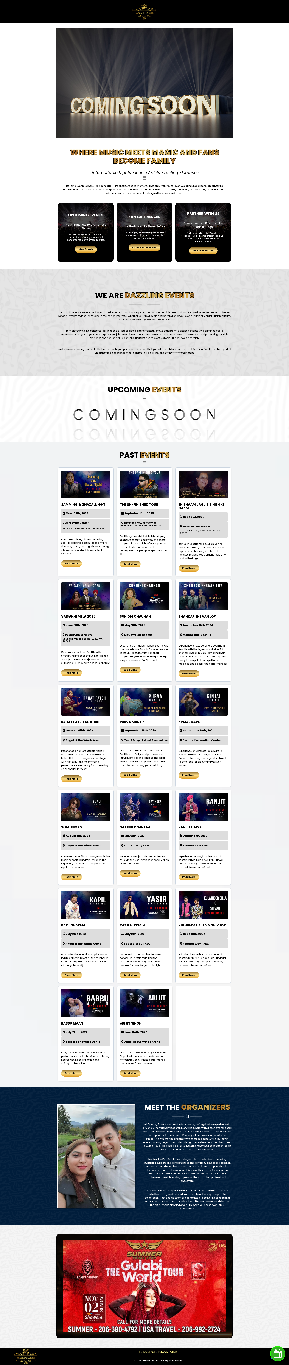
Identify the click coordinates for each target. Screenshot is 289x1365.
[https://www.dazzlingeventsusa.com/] (144, 11)
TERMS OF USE (147, 1352)
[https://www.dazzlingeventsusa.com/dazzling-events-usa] (26, 1356)
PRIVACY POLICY (167, 1352)
